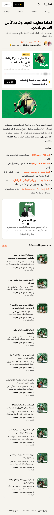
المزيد (4, 246)
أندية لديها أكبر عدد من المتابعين (36, 171)
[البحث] (39, 4)
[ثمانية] (48, 4)
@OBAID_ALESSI (41, 155)
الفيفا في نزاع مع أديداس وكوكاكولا (36, 188)
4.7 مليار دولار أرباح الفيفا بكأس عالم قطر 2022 (29, 180)
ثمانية (25, 45)
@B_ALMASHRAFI (40, 163)
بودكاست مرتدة (35, 45)
